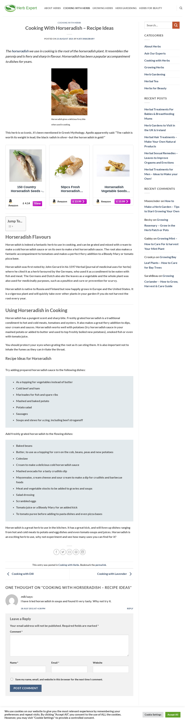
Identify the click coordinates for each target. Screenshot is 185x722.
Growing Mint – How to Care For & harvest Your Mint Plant (161, 243)
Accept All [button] (172, 714)
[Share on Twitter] (63, 552)
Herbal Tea (151, 81)
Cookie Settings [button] (153, 714)
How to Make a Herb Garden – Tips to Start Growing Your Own (161, 206)
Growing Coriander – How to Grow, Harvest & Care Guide (161, 281)
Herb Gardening (126, 8)
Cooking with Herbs (76, 8)
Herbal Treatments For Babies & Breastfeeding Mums (159, 113)
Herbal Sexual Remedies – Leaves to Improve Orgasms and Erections (161, 157)
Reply (130, 608)
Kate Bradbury (85, 39)
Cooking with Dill (22, 573)
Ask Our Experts (155, 53)
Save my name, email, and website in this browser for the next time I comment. (59, 679)
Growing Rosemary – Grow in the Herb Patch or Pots (159, 225)
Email (55, 662)
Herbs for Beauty (150, 8)
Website (97, 662)
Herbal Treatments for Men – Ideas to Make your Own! (161, 174)
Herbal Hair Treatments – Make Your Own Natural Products (160, 141)
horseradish (20, 51)
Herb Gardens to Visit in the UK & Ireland (159, 128)
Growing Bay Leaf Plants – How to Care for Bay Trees (160, 262)
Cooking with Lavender (112, 573)
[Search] (181, 8)
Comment (16, 631)
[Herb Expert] (21, 8)
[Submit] (176, 25)
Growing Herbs (102, 8)
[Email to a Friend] (69, 552)
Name (14, 662)
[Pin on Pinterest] (76, 552)
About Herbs (52, 8)
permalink (100, 564)
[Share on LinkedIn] (83, 552)
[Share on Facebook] (56, 552)
